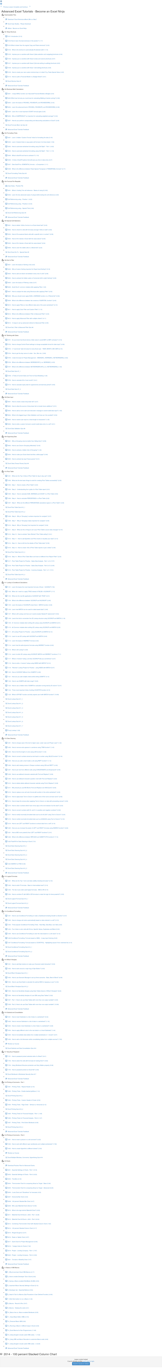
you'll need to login (88, 1361)
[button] (1, 2)
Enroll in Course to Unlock (81, 1364)
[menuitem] (1, 4)
